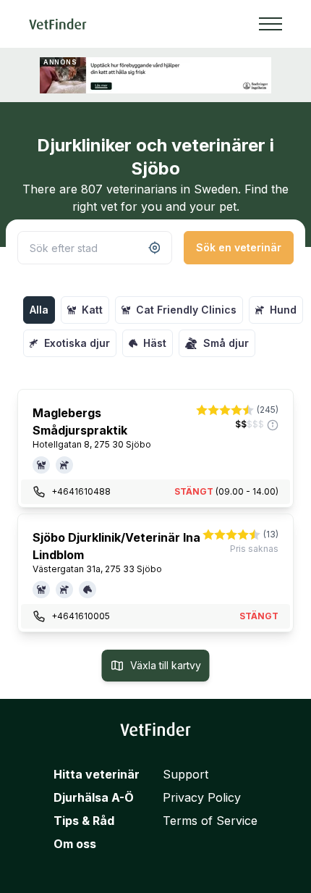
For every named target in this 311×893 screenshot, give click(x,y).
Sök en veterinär (238, 247)
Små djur (226, 343)
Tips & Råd (84, 820)
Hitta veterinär (97, 774)
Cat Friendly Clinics (186, 309)
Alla (39, 309)
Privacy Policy (202, 797)
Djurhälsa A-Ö (94, 797)
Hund (283, 309)
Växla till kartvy (165, 665)
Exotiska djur (77, 343)
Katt (92, 309)
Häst (154, 343)
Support (185, 774)
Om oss (75, 844)
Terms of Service (210, 820)
